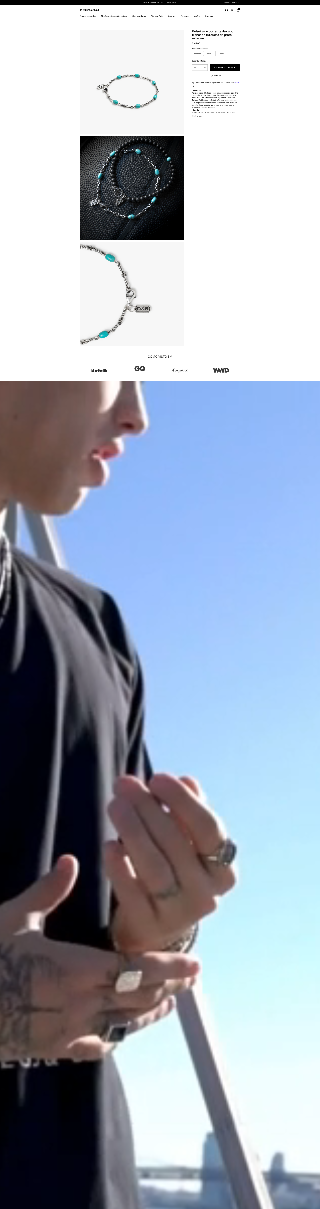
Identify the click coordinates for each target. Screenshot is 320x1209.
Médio (209, 53)
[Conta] (232, 10)
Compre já (216, 76)
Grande (221, 53)
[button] (226, 10)
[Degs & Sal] (90, 10)
